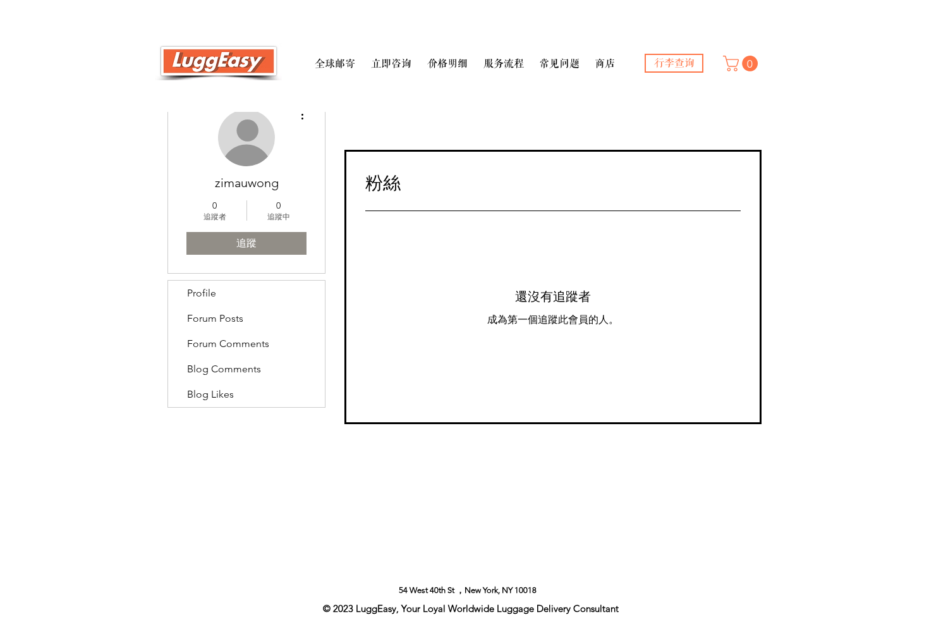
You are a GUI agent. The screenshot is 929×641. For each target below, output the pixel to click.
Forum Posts (215, 318)
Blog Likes (210, 394)
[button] (335, 58)
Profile (201, 293)
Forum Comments (228, 344)
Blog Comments (224, 369)
